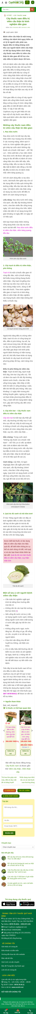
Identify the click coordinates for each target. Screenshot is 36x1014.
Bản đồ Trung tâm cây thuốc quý (13, 966)
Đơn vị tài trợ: (12, 987)
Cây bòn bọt (8, 418)
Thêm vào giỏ (10, 752)
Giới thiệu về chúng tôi (10, 946)
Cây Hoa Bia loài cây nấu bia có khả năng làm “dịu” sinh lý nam (20, 871)
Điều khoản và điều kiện (10, 950)
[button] (6, 2)
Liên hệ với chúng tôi (9, 970)
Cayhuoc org (25, 27)
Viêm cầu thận (15, 769)
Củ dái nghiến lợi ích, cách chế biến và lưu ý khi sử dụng (20, 884)
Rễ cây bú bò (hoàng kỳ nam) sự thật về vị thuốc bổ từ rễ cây (21, 864)
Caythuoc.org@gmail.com (17, 927)
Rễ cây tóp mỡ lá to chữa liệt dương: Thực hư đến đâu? (21, 858)
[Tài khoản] (3, 2)
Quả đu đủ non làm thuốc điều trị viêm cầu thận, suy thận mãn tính (17, 558)
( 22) (12, 737)
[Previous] (4, 734)
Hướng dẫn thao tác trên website (13, 954)
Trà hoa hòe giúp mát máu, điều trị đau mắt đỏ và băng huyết (9, 779)
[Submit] (32, 10)
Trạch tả (6, 273)
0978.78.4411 (14, 924)
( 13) (27, 739)
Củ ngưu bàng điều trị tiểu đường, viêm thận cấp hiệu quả (10, 732)
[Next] (32, 734)
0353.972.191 (26, 924)
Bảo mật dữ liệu (7, 958)
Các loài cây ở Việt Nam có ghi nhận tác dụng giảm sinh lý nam (21, 877)
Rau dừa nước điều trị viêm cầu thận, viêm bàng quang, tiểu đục (18, 230)
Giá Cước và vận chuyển (10, 962)
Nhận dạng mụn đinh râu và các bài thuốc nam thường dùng (27, 779)
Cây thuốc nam (20, 15)
